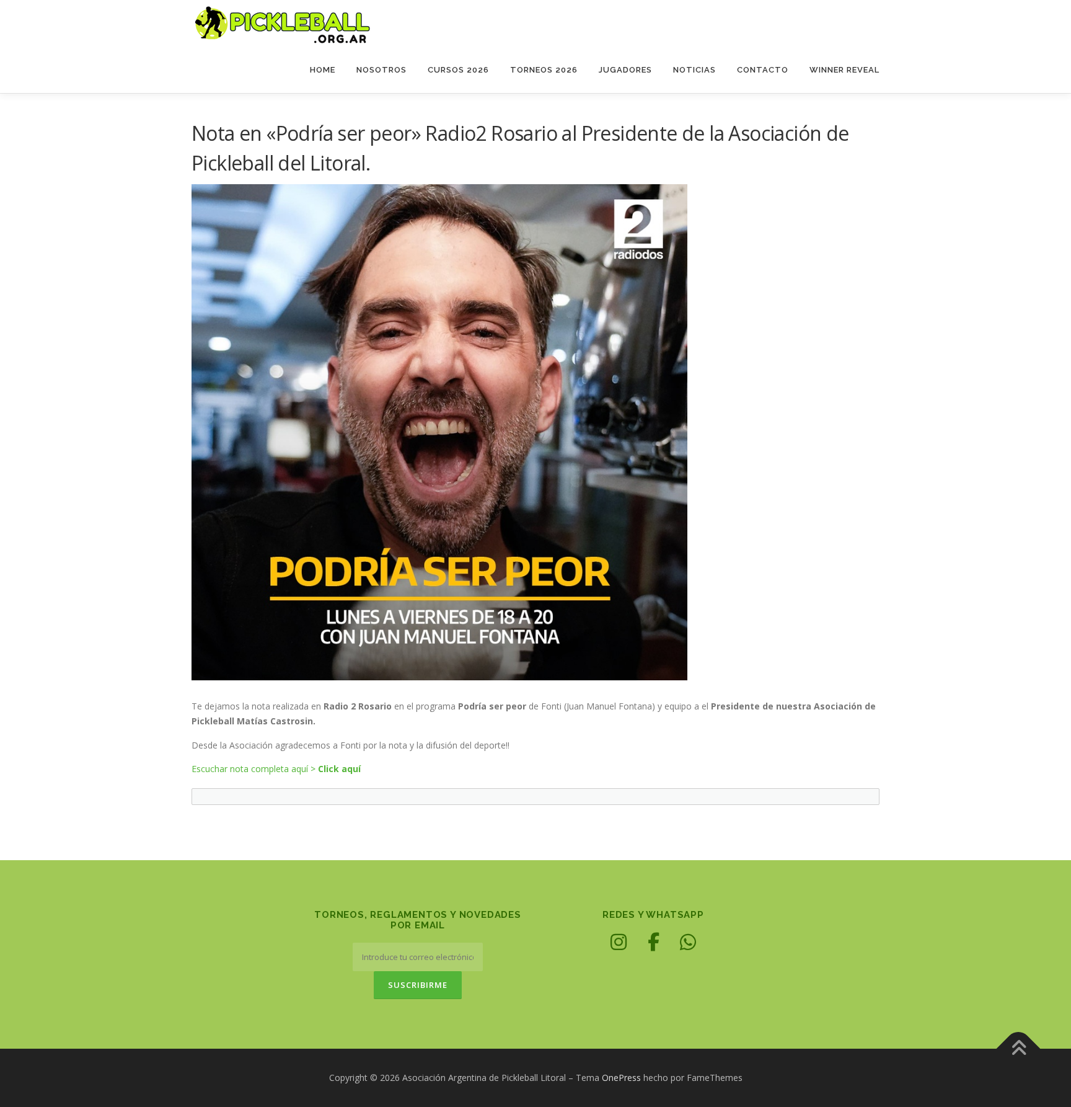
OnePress (621, 1077)
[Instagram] (618, 942)
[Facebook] (653, 942)
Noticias (694, 69)
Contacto (762, 69)
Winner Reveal (844, 69)
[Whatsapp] (688, 942)
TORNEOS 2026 (544, 69)
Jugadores (625, 69)
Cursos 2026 (458, 69)
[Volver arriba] (1019, 1049)
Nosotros (381, 69)
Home (322, 69)
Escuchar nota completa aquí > (276, 769)
